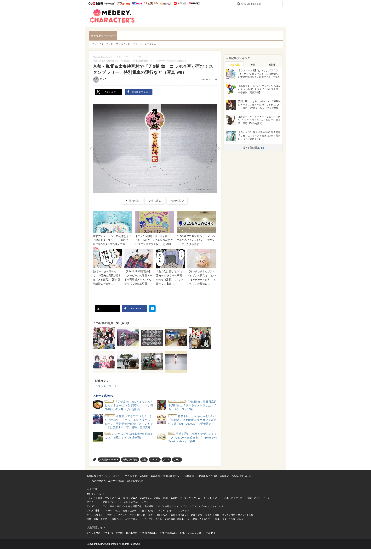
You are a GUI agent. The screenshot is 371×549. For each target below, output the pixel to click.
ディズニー (92, 506)
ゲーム (177, 459)
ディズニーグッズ (180, 506)
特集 (89, 519)
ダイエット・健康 (186, 515)
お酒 (142, 510)
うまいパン (165, 3)
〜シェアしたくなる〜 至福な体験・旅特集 (163, 519)
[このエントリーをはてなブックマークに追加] (152, 308)
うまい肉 (180, 3)
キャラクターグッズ (102, 35)
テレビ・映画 (162, 506)
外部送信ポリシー (172, 476)
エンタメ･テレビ (95, 494)
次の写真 (176, 200)
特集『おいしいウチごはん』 (126, 519)
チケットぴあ (93, 533)
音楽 (100, 498)
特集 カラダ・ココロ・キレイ (229, 519)
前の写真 (134, 200)
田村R (103, 79)
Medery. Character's (112, 16)
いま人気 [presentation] (235, 64)
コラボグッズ (123, 44)
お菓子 (133, 510)
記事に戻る (155, 200)
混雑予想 (137, 506)
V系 (107, 498)
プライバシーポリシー (110, 476)
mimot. (137, 3)
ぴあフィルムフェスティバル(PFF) (198, 533)
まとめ (103, 519)
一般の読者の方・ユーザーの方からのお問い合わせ (116, 480)
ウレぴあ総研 (95, 3)
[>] (219, 148)
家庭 (105, 502)
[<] (90, 148)
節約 (173, 515)
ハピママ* (109, 3)
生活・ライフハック (116, 515)
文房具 (208, 515)
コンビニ (151, 510)
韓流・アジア (254, 498)
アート (218, 498)
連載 (96, 519)
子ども (113, 502)
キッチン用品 (228, 515)
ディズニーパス (217, 506)
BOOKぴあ (131, 533)
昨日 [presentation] (253, 64)
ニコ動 (174, 498)
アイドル (116, 498)
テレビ (91, 498)
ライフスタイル (95, 514)
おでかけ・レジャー (140, 502)
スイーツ (108, 510)
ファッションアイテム (144, 44)
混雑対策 (149, 506)
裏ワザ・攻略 (123, 506)
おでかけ (141, 515)
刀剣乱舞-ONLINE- (109, 459)
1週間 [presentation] (272, 64)
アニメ (166, 459)
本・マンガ (185, 498)
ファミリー (92, 502)
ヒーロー (267, 498)
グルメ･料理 (93, 510)
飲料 (125, 510)
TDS (112, 506)
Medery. (194, 3)
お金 (131, 515)
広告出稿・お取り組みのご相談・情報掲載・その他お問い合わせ (218, 476)
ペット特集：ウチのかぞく (199, 519)
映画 (125, 498)
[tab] (234, 64)
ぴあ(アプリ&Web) (113, 533)
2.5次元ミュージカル (150, 498)
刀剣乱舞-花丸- (130, 459)
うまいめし (151, 3)
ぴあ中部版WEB (168, 533)
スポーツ (228, 498)
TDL (105, 506)
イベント (154, 459)
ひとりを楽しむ (245, 515)
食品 (117, 510)
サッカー (240, 498)
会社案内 (91, 476)
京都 (144, 459)
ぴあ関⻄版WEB (148, 533)
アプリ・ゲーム (199, 506)
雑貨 (217, 515)
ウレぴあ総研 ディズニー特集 (124, 3)
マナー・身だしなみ (158, 515)
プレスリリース (107, 386)
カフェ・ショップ (166, 510)
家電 (200, 515)
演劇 (165, 498)
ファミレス (184, 510)
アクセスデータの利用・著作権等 (142, 476)
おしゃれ (123, 502)
